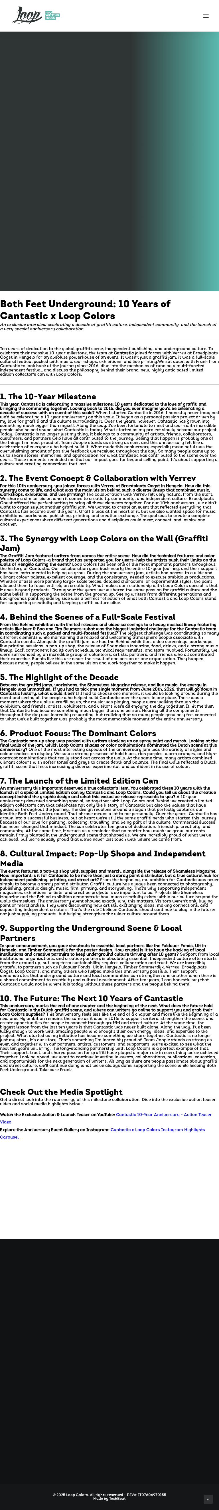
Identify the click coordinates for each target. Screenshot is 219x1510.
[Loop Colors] (36, 15)
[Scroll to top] (208, 1499)
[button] (206, 16)
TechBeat (117, 1499)
